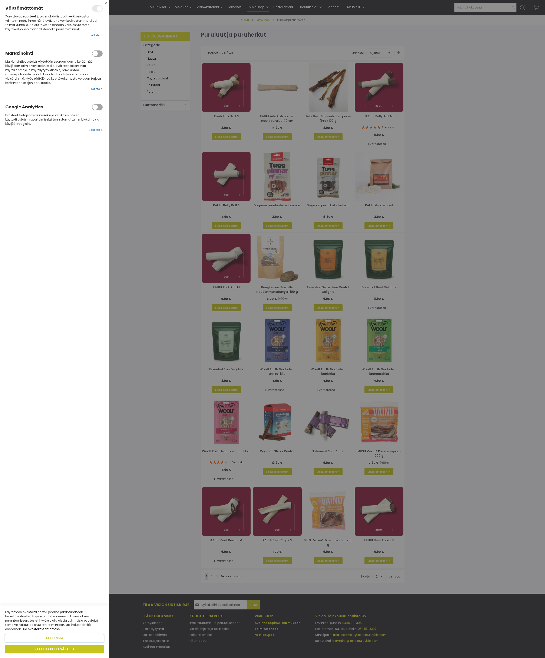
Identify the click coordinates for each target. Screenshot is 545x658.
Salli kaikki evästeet (54, 649)
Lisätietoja (96, 35)
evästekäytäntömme (44, 629)
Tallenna (54, 638)
